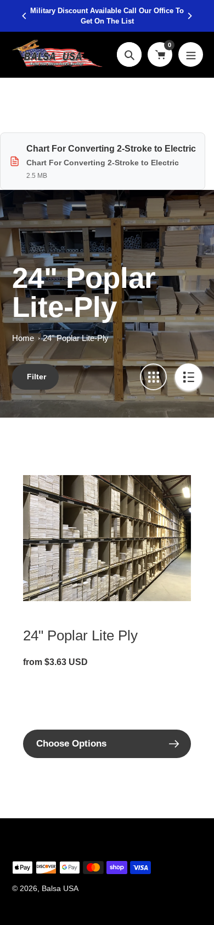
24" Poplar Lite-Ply (76, 338)
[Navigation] (190, 54)
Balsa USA (60, 888)
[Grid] (153, 376)
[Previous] (24, 15)
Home (23, 338)
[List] (188, 376)
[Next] (189, 15)
